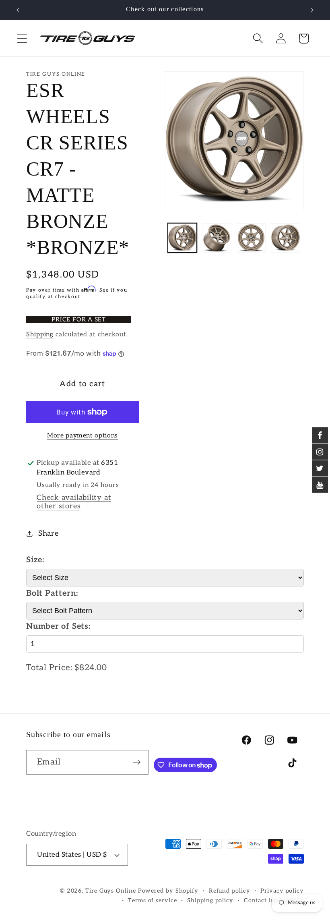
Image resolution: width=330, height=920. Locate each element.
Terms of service (152, 900)
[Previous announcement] (18, 10)
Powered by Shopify (168, 890)
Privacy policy (282, 890)
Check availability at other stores (74, 501)
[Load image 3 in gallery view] (251, 238)
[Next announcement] (312, 10)
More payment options (82, 435)
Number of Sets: (58, 626)
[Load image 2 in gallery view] (216, 238)
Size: (35, 560)
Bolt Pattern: (52, 593)
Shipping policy (210, 900)
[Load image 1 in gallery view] (182, 238)
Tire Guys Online (110, 890)
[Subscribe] (136, 762)
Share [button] (48, 533)
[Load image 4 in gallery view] (285, 238)
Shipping (40, 334)
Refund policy (229, 890)
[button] (21, 38)
